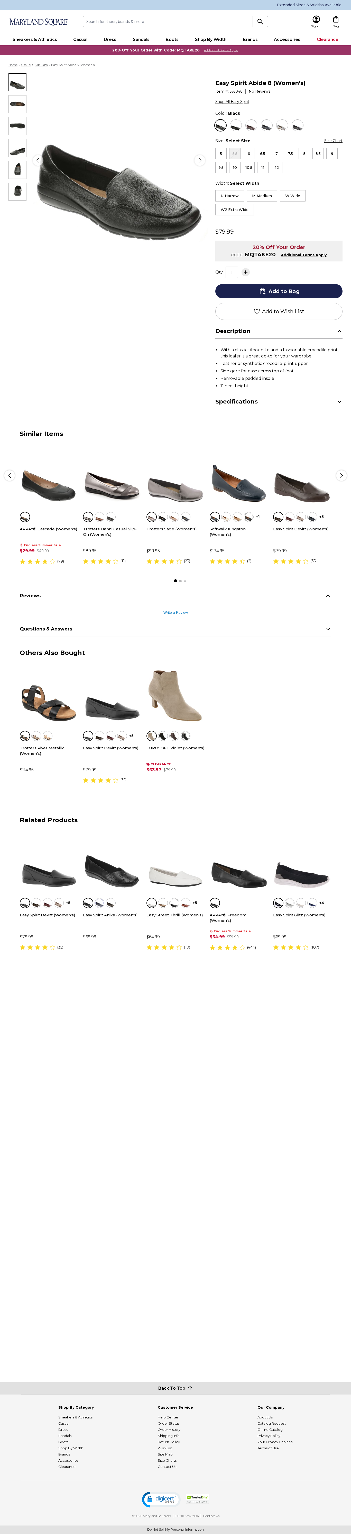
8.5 (318, 153)
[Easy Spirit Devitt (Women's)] (302, 474)
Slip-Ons (41, 65)
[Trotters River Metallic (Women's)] (49, 693)
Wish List (165, 1448)
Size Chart (333, 140)
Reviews (30, 596)
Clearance (327, 39)
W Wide (292, 196)
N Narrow (230, 196)
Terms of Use (268, 1448)
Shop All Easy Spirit (232, 101)
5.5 (235, 153)
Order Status (168, 1423)
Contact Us (167, 1467)
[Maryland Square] (38, 22)
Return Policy (169, 1442)
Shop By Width (210, 39)
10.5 (248, 167)
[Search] (260, 21)
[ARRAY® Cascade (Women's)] (49, 474)
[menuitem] (34, 39)
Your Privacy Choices (274, 1442)
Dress (110, 39)
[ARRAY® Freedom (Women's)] (239, 860)
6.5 (262, 153)
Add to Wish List (283, 311)
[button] (161, 1500)
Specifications (236, 401)
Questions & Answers (46, 629)
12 (277, 167)
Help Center (168, 1417)
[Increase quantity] (246, 272)
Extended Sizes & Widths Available (309, 5)
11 (262, 167)
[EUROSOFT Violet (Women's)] (175, 693)
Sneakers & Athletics (35, 39)
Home (12, 65)
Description (233, 331)
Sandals (141, 39)
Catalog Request (271, 1423)
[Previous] (38, 160)
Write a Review (175, 612)
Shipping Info (169, 1436)
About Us (265, 1417)
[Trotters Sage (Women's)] (175, 474)
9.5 (221, 167)
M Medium (262, 196)
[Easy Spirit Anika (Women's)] (112, 860)
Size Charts (167, 1460)
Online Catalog (270, 1429)
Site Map (165, 1454)
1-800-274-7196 (187, 1516)
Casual (80, 39)
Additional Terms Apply (221, 50)
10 (235, 167)
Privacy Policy (268, 1436)
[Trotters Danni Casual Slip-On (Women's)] (112, 474)
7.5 (290, 153)
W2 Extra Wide (234, 209)
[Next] (200, 160)
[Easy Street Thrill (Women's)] (175, 860)
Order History (169, 1429)
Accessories (287, 39)
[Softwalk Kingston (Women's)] (239, 474)
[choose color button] (220, 125)
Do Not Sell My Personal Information (175, 1529)
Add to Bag (284, 291)
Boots (172, 39)
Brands (250, 39)
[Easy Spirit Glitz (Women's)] (302, 860)
